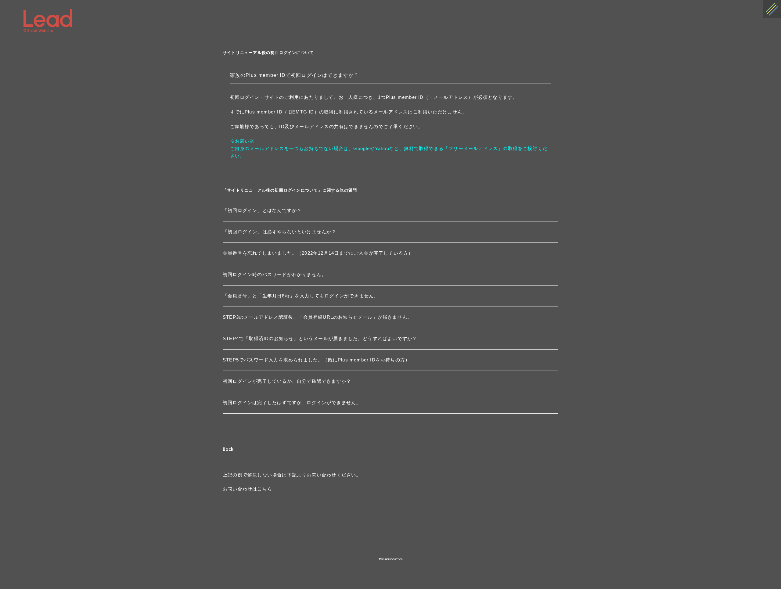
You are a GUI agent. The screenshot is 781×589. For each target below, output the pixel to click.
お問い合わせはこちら (247, 488)
